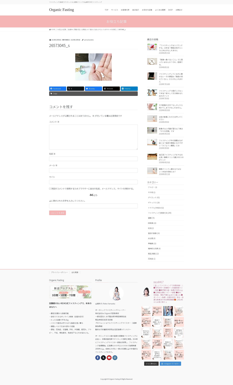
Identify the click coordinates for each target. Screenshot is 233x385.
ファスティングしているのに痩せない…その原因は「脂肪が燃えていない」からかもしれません (171, 78)
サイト (52, 176)
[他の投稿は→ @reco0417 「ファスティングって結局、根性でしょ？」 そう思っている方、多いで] (157, 322)
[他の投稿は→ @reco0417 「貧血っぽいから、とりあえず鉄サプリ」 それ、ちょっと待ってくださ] (179, 333)
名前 (52, 153)
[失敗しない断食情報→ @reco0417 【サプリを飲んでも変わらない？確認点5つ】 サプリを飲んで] (157, 333)
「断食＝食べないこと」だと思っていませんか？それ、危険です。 (171, 62)
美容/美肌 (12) (153, 253)
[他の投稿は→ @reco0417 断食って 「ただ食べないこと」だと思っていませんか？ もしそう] (179, 322)
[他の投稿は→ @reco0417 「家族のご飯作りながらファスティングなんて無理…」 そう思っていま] (157, 355)
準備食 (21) (152, 243)
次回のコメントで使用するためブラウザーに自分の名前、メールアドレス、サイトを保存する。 (93, 188)
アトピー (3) (152, 187)
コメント (54, 121)
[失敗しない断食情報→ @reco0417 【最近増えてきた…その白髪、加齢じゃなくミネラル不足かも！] (168, 355)
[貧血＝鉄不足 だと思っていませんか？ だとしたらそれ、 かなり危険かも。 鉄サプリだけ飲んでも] (168, 333)
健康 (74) (151, 218)
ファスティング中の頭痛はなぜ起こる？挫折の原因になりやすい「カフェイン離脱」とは (171, 143)
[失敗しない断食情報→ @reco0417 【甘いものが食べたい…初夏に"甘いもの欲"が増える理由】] (146, 311)
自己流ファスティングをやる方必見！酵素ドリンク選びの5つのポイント (171, 157)
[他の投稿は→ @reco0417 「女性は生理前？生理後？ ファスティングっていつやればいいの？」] (146, 333)
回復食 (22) (152, 223)
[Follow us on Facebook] (97, 357)
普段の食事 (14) (154, 233)
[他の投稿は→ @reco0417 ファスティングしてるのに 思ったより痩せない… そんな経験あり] (146, 355)
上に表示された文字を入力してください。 (67, 200)
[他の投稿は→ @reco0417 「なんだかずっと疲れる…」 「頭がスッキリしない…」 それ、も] (168, 311)
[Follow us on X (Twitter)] (103, 357)
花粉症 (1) (151, 258)
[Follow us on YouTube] (109, 357)
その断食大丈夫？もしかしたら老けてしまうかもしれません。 (171, 106)
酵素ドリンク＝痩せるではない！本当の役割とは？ (170, 170)
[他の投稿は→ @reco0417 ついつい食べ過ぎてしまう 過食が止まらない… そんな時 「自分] (146, 322)
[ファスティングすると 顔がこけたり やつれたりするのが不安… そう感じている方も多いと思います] (157, 344)
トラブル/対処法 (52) (156, 208)
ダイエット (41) (154, 197)
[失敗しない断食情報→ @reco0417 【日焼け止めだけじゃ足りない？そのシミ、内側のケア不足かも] (179, 344)
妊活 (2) (151, 228)
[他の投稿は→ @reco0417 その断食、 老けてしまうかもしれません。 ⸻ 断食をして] (179, 355)
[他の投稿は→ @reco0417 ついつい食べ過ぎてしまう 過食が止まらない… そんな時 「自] (157, 311)
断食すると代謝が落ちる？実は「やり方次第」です (171, 129)
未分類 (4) (151, 238)
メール (53, 165)
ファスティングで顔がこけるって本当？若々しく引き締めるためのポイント (171, 93)
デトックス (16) (154, 202)
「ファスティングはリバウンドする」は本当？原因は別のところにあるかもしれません (171, 48)
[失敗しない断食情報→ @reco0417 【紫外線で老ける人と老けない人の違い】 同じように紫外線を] (168, 322)
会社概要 (74, 272)
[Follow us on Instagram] (114, 357)
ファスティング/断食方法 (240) (159, 213)
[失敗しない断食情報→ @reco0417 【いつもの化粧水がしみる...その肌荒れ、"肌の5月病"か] (179, 311)
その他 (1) (151, 192)
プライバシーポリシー (59, 272)
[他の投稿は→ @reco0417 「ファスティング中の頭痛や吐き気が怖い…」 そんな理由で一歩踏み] (168, 344)
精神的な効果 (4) (154, 248)
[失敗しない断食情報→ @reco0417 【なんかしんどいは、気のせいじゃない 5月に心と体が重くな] (146, 344)
